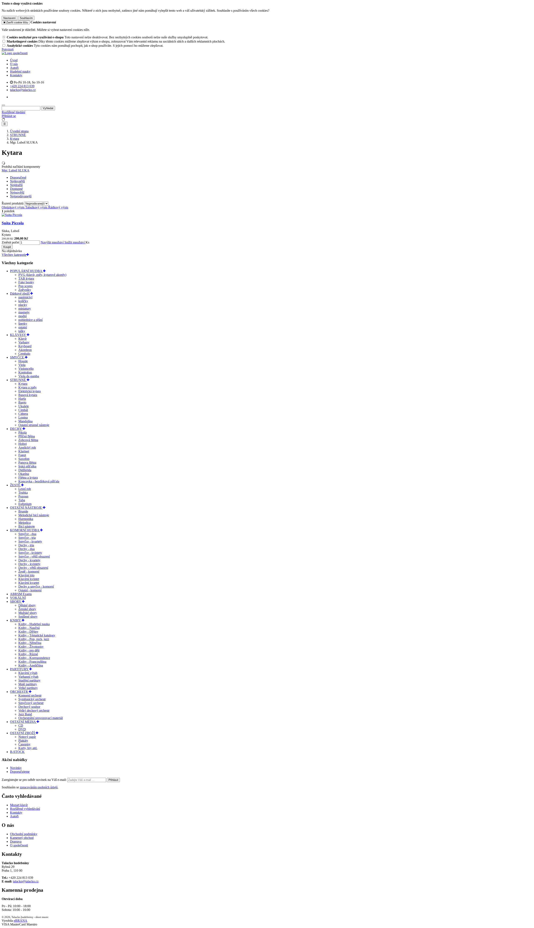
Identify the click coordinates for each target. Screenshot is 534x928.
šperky (22, 323)
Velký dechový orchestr (33, 710)
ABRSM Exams (21, 594)
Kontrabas (25, 372)
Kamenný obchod (22, 838)
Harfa (22, 398)
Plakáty (23, 740)
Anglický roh (27, 447)
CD (20, 725)
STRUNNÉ (18, 380)
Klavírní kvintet (28, 579)
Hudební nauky (20, 71)
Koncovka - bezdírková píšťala (38, 481)
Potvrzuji (8, 49)
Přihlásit (113, 780)
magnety (24, 312)
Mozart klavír (19, 805)
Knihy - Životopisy (31, 646)
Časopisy (24, 744)
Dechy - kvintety (29, 564)
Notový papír (27, 737)
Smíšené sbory (28, 616)
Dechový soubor (29, 706)
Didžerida (24, 470)
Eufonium (24, 504)
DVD (22, 729)
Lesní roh (24, 489)
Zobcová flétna (28, 440)
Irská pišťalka (27, 466)
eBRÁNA (20, 920)
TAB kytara (26, 278)
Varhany (23, 342)
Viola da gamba (28, 376)
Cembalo (24, 353)
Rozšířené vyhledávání (25, 809)
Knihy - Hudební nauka (34, 624)
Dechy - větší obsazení (33, 567)
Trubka (23, 492)
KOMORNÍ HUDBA (25, 530)
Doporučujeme (20, 771)
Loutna (23, 417)
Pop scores (25, 286)
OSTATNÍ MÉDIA (23, 721)
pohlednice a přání (30, 320)
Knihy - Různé (28, 654)
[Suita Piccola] (12, 215)
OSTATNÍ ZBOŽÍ (23, 733)
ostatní (22, 327)
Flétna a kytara (28, 477)
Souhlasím (26, 18)
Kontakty (16, 75)
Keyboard (24, 346)
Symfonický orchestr (32, 699)
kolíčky (23, 301)
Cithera (23, 413)
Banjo (22, 402)
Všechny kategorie (14, 254)
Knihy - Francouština (32, 661)
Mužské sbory (27, 613)
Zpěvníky (24, 290)
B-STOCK (17, 752)
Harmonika (25, 519)
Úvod (14, 60)
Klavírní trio (26, 575)
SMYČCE (17, 357)
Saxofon (23, 459)
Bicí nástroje (26, 526)
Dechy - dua (26, 549)
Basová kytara (27, 395)
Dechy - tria (26, 545)
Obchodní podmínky (23, 834)
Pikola (22, 432)
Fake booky (26, 282)
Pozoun (23, 496)
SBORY (16, 601)
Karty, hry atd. (27, 748)
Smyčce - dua (27, 534)
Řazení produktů (13, 203)
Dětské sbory (27, 605)
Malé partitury (27, 684)
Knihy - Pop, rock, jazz (33, 639)
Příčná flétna (26, 436)
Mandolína (25, 421)
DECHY (16, 429)
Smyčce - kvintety (30, 552)
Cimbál (23, 410)
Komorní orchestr (30, 695)
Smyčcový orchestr (31, 703)
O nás (14, 64)
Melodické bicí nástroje (33, 515)
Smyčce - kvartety (30, 541)
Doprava (15, 841)
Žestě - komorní (28, 571)
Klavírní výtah (27, 673)
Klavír (22, 338)
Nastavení (9, 18)
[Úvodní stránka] (15, 53)
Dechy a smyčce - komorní (36, 586)
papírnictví (25, 297)
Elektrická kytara (29, 391)
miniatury (24, 308)
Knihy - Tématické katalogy (36, 635)
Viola (21, 365)
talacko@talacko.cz (26, 881)
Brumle (23, 511)
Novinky (16, 768)
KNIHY (16, 620)
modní (22, 316)
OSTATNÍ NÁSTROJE (26, 507)
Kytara (22, 383)
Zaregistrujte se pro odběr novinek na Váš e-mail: (34, 780)
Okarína (23, 474)
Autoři (14, 67)
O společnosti (19, 845)
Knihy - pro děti (28, 650)
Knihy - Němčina (29, 643)
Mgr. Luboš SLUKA (15, 170)
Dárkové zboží (20, 293)
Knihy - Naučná (29, 628)
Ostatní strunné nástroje (33, 425)
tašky (21, 331)
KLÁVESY (18, 335)
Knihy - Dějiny (28, 631)
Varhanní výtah (28, 676)
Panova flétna (27, 462)
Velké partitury (28, 688)
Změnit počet (10, 242)
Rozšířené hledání (13, 112)
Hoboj (22, 444)
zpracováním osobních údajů (39, 787)
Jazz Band (25, 714)
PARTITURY (19, 669)
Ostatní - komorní (30, 590)
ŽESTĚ (15, 485)
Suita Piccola (13, 223)
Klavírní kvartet (28, 583)
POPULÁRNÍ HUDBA (26, 271)
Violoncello (26, 368)
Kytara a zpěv (27, 387)
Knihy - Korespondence (34, 658)
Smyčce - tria (27, 537)
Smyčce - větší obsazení (34, 556)
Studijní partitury (29, 680)
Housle (23, 361)
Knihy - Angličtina (30, 665)
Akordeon (25, 350)
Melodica (24, 522)
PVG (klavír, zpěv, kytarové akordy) (42, 275)
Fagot (22, 455)
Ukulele (23, 406)
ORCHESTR (19, 691)
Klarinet (23, 451)
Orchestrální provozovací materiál (40, 718)
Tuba (21, 500)
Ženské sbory (27, 609)
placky (22, 305)
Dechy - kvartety (29, 560)
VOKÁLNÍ (18, 598)
